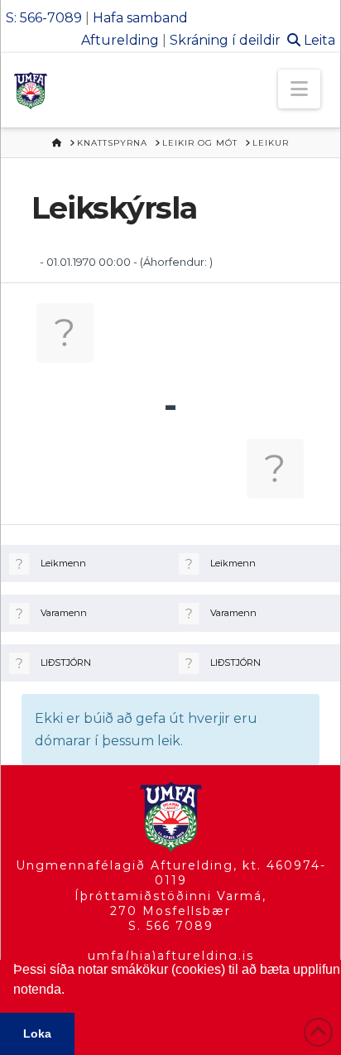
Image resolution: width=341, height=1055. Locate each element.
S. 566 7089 (171, 925)
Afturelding (120, 40)
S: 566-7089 (44, 18)
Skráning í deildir (225, 40)
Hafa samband (140, 18)
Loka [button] (37, 1033)
